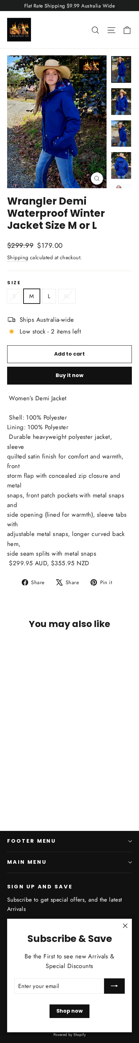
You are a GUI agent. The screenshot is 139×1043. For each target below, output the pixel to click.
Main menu (26, 862)
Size (14, 282)
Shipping (17, 257)
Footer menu (31, 840)
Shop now (69, 1010)
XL (67, 296)
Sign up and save (40, 886)
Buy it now (69, 375)
